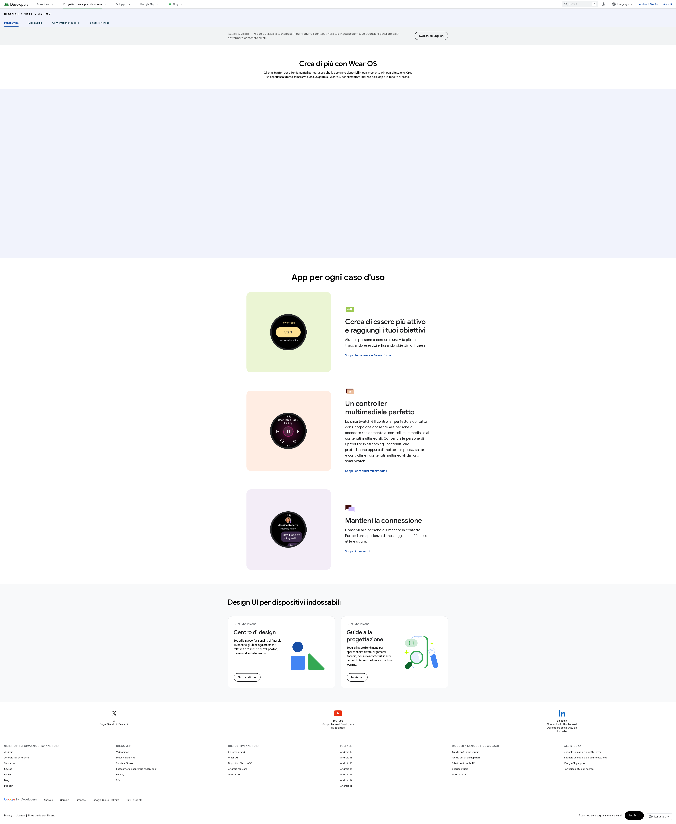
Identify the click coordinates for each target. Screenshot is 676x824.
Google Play (147, 4)
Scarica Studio (460, 768)
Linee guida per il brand (41, 815)
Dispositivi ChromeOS (240, 763)
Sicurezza (9, 763)
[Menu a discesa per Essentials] (54, 4)
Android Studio (648, 4)
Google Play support (575, 763)
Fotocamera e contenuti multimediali (137, 768)
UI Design (11, 14)
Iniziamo (357, 677)
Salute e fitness (99, 22)
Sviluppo (121, 4)
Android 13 (346, 774)
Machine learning (126, 757)
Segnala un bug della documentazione (585, 757)
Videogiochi (123, 752)
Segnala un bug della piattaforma (583, 752)
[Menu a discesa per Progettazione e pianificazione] (106, 4)
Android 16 (346, 757)
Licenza (20, 815)
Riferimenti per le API (463, 763)
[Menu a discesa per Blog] (182, 4)
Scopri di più (247, 677)
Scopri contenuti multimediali (366, 471)
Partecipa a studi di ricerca (579, 768)
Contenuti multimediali (66, 22)
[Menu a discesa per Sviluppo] (131, 4)
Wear (28, 14)
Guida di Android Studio (465, 752)
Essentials (43, 4)
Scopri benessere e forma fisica (368, 355)
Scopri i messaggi (357, 551)
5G (118, 780)
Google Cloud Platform (106, 800)
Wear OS (233, 757)
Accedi (667, 4)
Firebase (81, 800)
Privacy (120, 774)
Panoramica (11, 22)
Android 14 (346, 768)
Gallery (44, 14)
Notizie (8, 774)
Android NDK (459, 774)
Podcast (8, 785)
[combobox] (580, 4)
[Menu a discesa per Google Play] (159, 4)
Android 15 (346, 763)
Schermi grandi (236, 752)
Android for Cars (237, 768)
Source (8, 768)
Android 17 (346, 752)
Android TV (234, 774)
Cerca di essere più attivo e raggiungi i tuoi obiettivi (385, 325)
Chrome (64, 800)
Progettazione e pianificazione (82, 4)
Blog (175, 4)
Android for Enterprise (16, 757)
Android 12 (346, 780)
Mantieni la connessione (383, 520)
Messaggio (35, 22)
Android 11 (346, 785)
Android (8, 752)
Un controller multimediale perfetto (380, 407)
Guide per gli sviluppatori (466, 757)
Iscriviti (634, 815)
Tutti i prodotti (134, 800)
